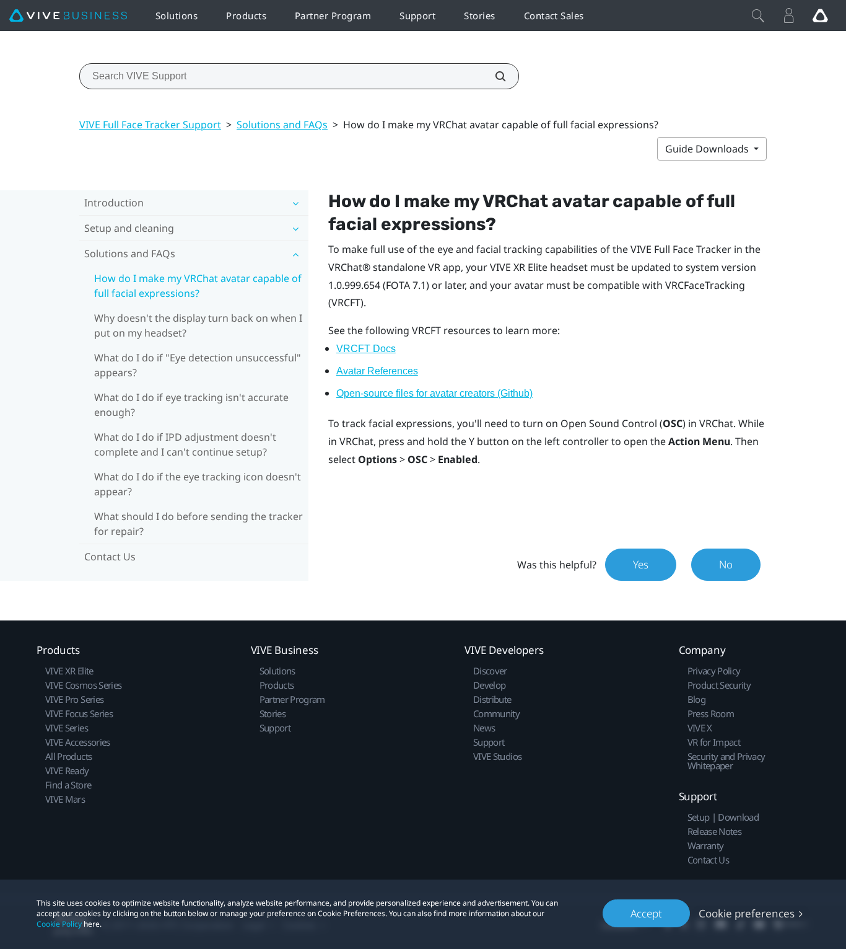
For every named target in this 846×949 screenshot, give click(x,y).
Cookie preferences (747, 913)
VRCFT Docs (366, 348)
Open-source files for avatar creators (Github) (434, 393)
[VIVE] (68, 15)
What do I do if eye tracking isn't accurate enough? (191, 405)
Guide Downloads (708, 149)
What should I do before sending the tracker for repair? (198, 524)
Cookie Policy (59, 924)
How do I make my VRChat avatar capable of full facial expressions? (198, 285)
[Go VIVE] (820, 15)
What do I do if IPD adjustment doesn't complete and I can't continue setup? (185, 444)
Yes (640, 564)
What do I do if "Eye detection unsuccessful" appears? (197, 365)
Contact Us (110, 556)
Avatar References (377, 371)
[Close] (758, 15)
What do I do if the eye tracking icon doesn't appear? (197, 484)
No (726, 564)
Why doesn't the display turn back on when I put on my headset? (198, 325)
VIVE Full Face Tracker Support (150, 124)
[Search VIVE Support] (493, 76)
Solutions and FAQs (282, 124)
